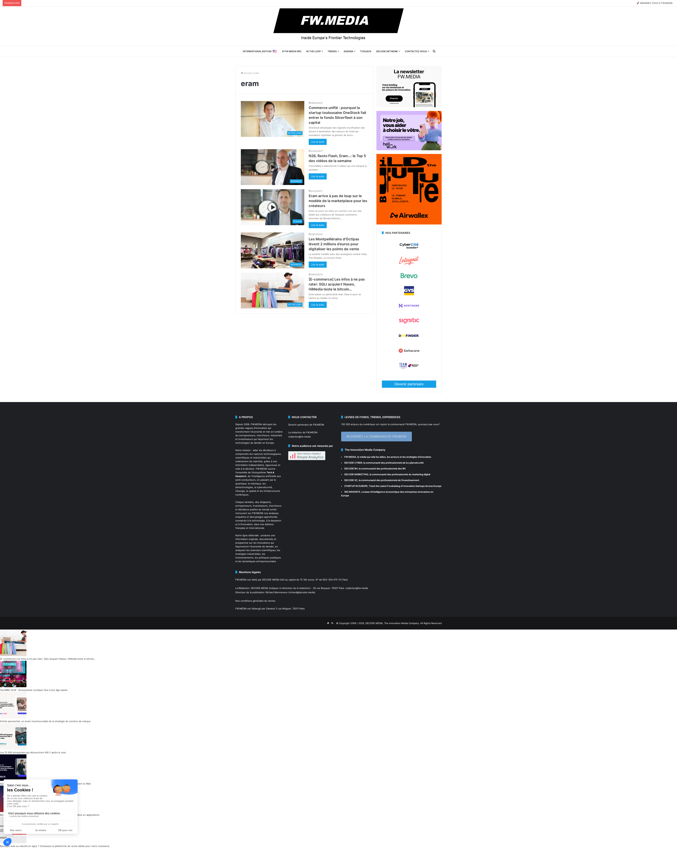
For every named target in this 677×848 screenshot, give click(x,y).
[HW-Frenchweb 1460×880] (409, 149)
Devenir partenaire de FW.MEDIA (306, 424)
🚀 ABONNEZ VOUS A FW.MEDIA (654, 3)
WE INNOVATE (352, 491)
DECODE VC (351, 480)
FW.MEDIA (256, 424)
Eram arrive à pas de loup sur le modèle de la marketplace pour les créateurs (338, 201)
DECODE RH (351, 468)
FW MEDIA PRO (292, 51)
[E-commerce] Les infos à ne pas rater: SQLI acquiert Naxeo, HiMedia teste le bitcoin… (337, 284)
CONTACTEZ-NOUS (416, 51)
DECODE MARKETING (356, 474)
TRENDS (332, 51)
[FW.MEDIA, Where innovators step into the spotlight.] (338, 26)
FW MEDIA (350, 456)
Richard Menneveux (277, 592)
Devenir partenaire (409, 384)
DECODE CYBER (353, 462)
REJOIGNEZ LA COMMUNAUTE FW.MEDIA (376, 436)
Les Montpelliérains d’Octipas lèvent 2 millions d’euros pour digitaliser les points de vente (334, 244)
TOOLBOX (365, 51)
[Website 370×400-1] (409, 223)
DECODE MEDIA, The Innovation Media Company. (392, 623)
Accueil (247, 73)
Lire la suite (317, 141)
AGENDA (348, 51)
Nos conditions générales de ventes (255, 600)
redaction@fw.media (299, 436)
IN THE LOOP (313, 51)
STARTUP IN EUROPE (356, 486)
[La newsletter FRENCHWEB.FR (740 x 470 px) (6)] (409, 106)
